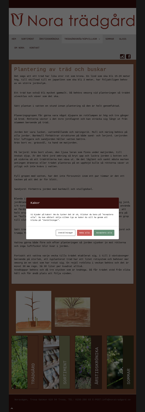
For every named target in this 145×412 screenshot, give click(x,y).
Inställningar (65, 233)
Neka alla (84, 233)
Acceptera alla (104, 233)
